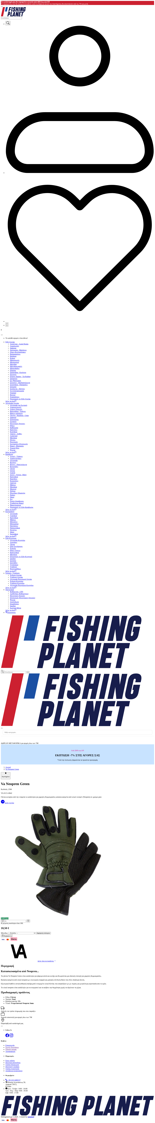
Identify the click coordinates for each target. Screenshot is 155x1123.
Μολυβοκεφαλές (16, 366)
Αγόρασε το (8, 936)
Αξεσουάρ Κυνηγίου (17, 540)
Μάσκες (13, 485)
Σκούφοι (13, 561)
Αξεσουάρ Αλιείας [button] (12, 403)
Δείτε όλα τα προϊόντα (46, 961)
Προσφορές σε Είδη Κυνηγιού (21, 557)
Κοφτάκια (13, 432)
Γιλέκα (12, 471)
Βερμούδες (14, 467)
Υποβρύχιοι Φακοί (16, 503)
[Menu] (2, 6)
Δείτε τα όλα (9, 803)
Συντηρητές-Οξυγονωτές (19, 444)
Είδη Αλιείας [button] (10, 342)
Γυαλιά (12, 473)
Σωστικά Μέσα (15, 608)
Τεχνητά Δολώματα (17, 391)
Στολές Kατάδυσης (17, 501)
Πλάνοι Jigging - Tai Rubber (20, 377)
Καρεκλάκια (14, 553)
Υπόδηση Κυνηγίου (17, 583)
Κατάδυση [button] (9, 454)
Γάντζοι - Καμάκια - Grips (19, 415)
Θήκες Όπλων (15, 550)
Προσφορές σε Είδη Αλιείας (20, 399)
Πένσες (12, 440)
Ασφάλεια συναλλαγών (13, 1071)
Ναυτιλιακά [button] (9, 590)
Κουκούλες (14, 481)
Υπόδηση (13, 567)
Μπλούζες (13, 522)
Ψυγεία (12, 450)
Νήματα (13, 370)
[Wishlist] (79, 321)
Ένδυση (13, 548)
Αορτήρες (13, 542)
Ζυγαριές (13, 422)
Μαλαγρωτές (14, 360)
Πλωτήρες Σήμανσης (17, 493)
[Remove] (3, 921)
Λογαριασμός (10, 1051)
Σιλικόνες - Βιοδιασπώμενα (20, 383)
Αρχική (8, 767)
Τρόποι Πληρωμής (12, 1065)
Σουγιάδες (13, 563)
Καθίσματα (14, 428)
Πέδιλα (12, 491)
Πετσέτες (13, 530)
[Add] (28, 921)
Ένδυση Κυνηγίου (16, 581)
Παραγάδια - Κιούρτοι (18, 372)
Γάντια (12, 469)
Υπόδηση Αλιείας (16, 577)
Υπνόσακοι (14, 565)
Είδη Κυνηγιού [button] (10, 538)
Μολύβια (13, 364)
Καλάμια (13, 356)
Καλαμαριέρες (15, 354)
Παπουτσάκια (15, 528)
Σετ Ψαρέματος (15, 381)
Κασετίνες (13, 430)
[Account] (79, 173)
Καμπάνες (13, 479)
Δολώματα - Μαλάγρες (18, 350)
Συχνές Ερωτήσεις (12, 1047)
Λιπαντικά (13, 436)
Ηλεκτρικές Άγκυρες (17, 424)
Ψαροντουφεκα (15, 505)
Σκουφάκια (14, 534)
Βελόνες (13, 462)
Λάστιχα (13, 483)
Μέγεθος (4, 933)
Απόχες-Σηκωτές (16, 409)
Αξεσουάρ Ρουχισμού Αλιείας (21, 579)
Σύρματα (13, 387)
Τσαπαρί (13, 393)
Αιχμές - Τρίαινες (16, 456)
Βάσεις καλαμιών (16, 413)
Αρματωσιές (14, 346)
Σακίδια (13, 559)
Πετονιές (13, 375)
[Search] (7, 23)
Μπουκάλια (14, 524)
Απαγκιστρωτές (15, 407)
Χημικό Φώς (14, 448)
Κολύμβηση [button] (9, 512)
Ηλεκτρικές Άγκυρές (17, 596)
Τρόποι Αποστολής (12, 1069)
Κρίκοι (12, 358)
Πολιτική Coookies (12, 1067)
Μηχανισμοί (14, 362)
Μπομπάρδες (15, 368)
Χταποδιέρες (14, 397)
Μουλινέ (13, 489)
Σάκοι (12, 497)
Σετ (11, 499)
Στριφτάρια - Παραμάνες (19, 385)
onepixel (31, 1117)
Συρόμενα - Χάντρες (17, 389)
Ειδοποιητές (14, 420)
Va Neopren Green (12, 769)
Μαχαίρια (13, 438)
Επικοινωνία (9, 1045)
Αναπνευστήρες (15, 458)
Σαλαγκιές (13, 379)
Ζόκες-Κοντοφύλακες (18, 352)
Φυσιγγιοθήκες (15, 569)
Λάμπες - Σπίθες (16, 434)
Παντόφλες (14, 526)
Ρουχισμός (14, 442)
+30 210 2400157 (14, 1080)
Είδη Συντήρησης (16, 546)
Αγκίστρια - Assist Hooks (19, 344)
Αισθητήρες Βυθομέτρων (19, 594)
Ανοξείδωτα (14, 602)
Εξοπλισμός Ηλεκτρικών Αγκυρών (22, 598)
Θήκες (12, 426)
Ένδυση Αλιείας (16, 575)
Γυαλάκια (13, 516)
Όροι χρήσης (10, 1061)
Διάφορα (13, 348)
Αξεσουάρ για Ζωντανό (18, 405)
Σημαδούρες (14, 604)
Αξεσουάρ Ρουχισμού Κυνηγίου (21, 585)
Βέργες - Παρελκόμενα (18, 465)
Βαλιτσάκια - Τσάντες (18, 411)
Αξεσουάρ (14, 460)
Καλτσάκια (14, 477)
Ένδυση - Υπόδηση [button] (12, 573)
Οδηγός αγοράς (11, 1049)
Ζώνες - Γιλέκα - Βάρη (18, 475)
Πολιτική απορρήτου (12, 1063)
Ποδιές (12, 495)
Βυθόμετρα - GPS (16, 592)
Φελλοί (12, 395)
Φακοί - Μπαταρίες (17, 446)
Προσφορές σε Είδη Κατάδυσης (21, 507)
